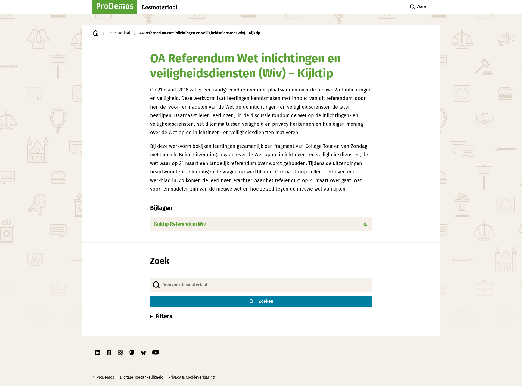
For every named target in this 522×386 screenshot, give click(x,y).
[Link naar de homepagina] (95, 33)
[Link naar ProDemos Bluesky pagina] (144, 352)
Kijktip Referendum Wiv (180, 224)
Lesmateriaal (118, 33)
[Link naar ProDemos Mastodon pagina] (132, 352)
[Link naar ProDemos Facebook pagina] (109, 352)
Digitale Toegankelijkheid (141, 377)
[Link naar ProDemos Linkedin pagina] (98, 352)
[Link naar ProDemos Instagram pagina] (121, 352)
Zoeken (423, 6)
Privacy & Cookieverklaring (191, 377)
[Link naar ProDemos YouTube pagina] (155, 352)
